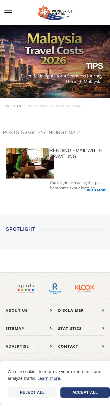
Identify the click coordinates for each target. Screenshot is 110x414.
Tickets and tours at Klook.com (84, 288)
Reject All (32, 392)
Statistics (70, 328)
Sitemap (15, 328)
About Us (17, 310)
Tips (17, 106)
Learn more (49, 378)
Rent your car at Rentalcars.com (55, 288)
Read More (97, 190)
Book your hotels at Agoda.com (26, 288)
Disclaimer (71, 310)
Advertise (17, 346)
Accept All (85, 392)
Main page (8, 107)
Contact (68, 346)
